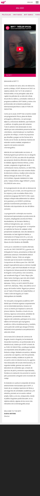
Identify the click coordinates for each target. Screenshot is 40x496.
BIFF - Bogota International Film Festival (3, 2)
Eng (30, 2)
